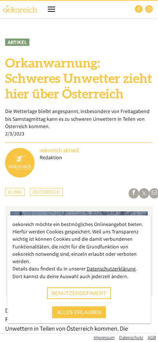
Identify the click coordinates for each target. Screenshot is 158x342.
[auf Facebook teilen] (134, 193)
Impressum (104, 337)
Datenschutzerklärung (111, 268)
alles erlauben (79, 312)
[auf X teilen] (144, 193)
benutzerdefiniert (79, 293)
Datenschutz (131, 337)
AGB (152, 337)
